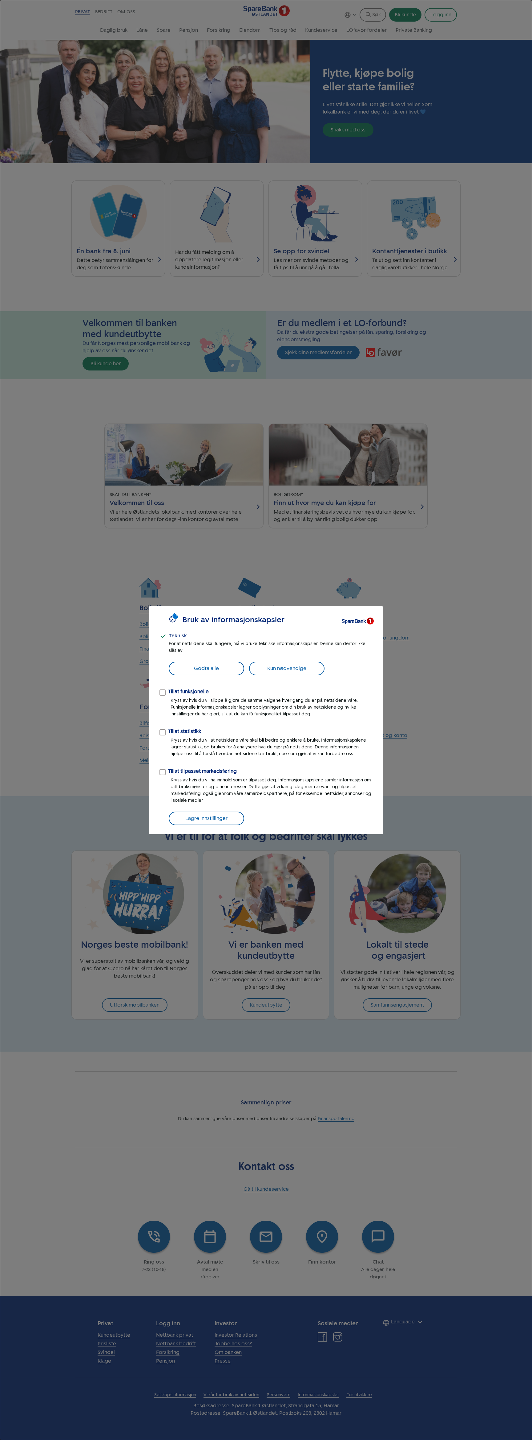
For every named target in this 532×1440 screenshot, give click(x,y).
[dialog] (266, 720)
